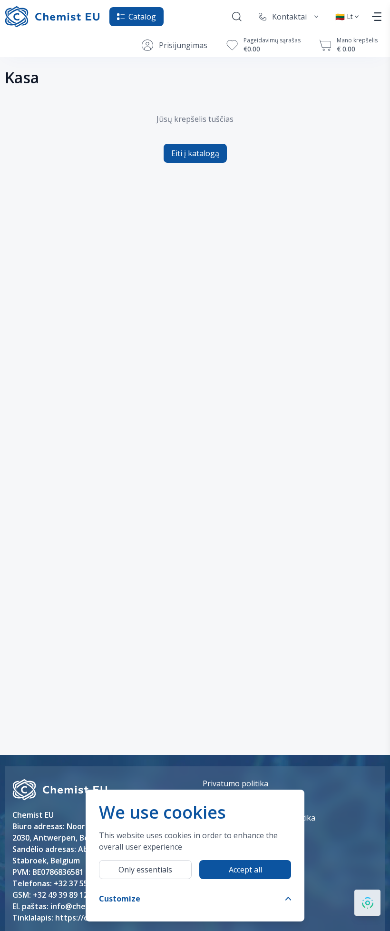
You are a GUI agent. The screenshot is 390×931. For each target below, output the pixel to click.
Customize (119, 898)
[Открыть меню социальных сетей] (367, 903)
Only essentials (145, 869)
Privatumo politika (235, 783)
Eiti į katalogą (195, 153)
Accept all (245, 869)
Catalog (142, 16)
